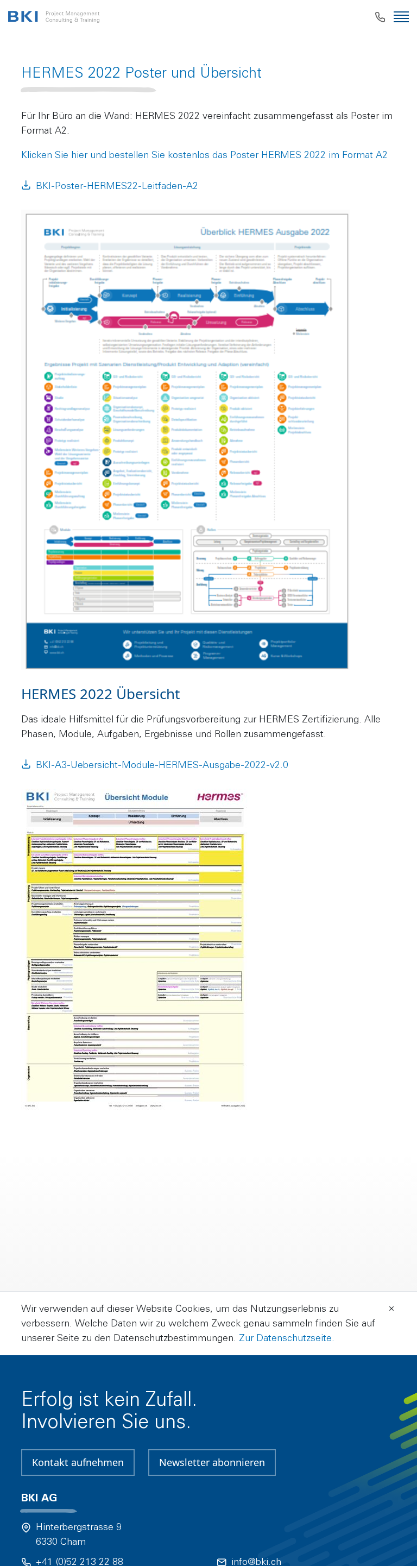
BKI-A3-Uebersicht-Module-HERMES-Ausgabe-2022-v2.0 (162, 765)
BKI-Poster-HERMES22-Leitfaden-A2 (117, 186)
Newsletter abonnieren (212, 1462)
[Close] (391, 1307)
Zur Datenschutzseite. (286, 1338)
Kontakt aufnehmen (78, 1462)
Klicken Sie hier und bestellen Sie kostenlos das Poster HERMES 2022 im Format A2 (204, 155)
